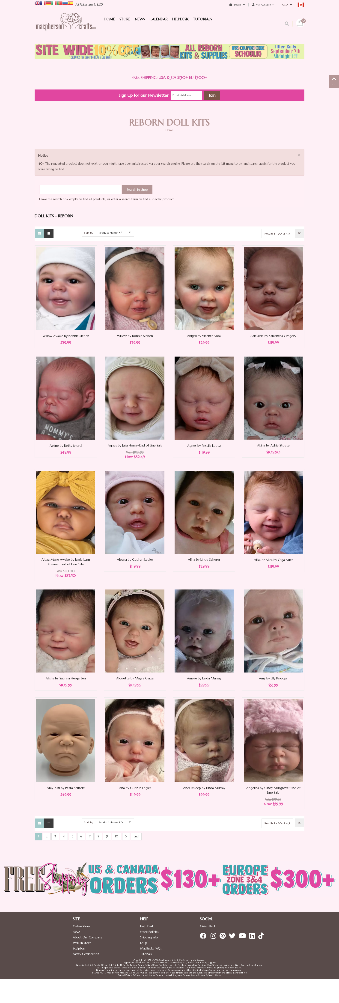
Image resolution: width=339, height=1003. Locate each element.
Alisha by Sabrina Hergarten (66, 678)
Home (169, 130)
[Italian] (54, 3)
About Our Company (87, 937)
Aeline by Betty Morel (66, 445)
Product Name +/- (111, 232)
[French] (43, 3)
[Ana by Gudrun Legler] (134, 740)
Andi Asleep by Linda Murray (204, 788)
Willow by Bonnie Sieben (135, 336)
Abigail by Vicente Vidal (204, 336)
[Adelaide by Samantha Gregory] (273, 288)
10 (116, 836)
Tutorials (146, 954)
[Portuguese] (59, 3)
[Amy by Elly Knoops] (273, 631)
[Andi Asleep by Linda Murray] (204, 740)
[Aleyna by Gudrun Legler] (134, 512)
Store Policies (149, 932)
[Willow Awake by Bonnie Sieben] (65, 288)
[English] (37, 3)
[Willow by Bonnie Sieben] (134, 288)
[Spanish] (70, 3)
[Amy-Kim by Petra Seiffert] (65, 740)
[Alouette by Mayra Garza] (134, 631)
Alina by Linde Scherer (204, 559)
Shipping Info (149, 937)
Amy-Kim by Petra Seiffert (66, 788)
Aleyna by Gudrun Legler (135, 559)
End (136, 836)
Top (333, 84)
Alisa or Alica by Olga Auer (273, 560)
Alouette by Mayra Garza (135, 678)
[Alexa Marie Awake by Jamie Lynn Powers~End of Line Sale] (65, 512)
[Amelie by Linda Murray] (204, 631)
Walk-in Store (82, 943)
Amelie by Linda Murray (204, 678)
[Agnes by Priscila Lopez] (204, 398)
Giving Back (208, 926)
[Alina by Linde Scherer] (204, 512)
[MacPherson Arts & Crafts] (66, 26)
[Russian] (65, 3)
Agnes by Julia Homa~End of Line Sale (135, 445)
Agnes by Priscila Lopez (204, 445)
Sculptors (79, 948)
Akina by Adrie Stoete (273, 445)
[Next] (126, 836)
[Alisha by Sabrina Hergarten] (65, 631)
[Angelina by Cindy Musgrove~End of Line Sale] (273, 740)
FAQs (143, 943)
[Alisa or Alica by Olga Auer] (273, 512)
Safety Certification (86, 954)
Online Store (81, 926)
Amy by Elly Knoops (273, 678)
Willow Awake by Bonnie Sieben (65, 336)
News (76, 932)
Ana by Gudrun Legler (135, 788)
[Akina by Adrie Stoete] (273, 398)
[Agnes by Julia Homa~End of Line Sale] (134, 398)
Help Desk (147, 926)
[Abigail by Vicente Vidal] (204, 288)
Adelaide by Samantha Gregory (273, 336)
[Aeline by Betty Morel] (65, 398)
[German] (48, 3)
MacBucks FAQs (151, 948)
